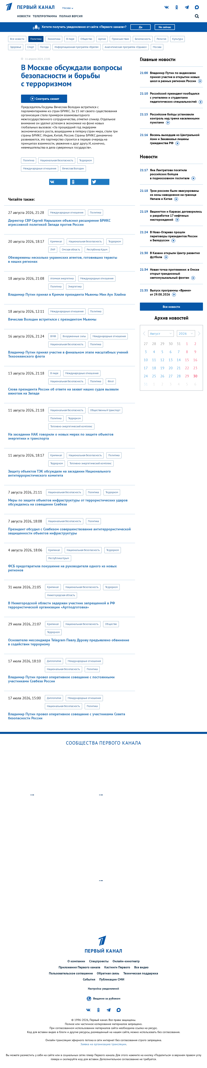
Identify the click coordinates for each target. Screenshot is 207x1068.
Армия (102, 39)
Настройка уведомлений (103, 988)
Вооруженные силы (74, 336)
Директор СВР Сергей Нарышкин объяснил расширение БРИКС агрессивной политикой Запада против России (59, 222)
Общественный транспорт (105, 410)
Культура (177, 39)
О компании (76, 961)
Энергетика (74, 286)
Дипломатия (54, 661)
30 (171, 343)
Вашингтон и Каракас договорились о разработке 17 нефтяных (176, 215)
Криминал (56, 241)
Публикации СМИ (111, 979)
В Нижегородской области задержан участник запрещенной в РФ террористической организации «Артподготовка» (61, 605)
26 (162, 376)
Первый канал (36, 7)
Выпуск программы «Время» (170, 292)
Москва (157, 47)
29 (162, 343)
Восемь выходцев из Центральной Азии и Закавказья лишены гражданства (175, 139)
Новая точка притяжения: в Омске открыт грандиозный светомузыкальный (174, 273)
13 (171, 360)
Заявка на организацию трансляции (103, 1044)
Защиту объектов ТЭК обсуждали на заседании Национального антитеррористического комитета (59, 473)
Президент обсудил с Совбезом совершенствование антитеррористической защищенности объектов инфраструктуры (69, 531)
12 (162, 360)
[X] (100, 182)
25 (154, 376)
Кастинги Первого (117, 967)
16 (195, 360)
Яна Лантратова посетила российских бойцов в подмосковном (169, 174)
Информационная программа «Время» (77, 47)
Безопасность (143, 39)
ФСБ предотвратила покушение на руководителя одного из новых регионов (62, 568)
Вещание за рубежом (106, 998)
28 (154, 343)
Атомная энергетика (62, 278)
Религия (161, 39)
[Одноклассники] (79, 182)
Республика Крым (97, 249)
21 (179, 368)
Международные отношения (39, 168)
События (89, 979)
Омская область (71, 249)
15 (187, 360)
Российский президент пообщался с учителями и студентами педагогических (174, 97)
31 (179, 343)
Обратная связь (108, 973)
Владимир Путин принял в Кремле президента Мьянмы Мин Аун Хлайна (67, 294)
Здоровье (15, 47)
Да (140, 27)
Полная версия (71, 16)
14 (179, 360)
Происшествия (120, 39)
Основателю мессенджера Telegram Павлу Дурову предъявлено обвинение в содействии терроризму (68, 642)
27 (146, 343)
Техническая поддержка (140, 973)
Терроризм (85, 160)
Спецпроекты (99, 961)
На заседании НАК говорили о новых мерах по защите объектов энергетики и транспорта (60, 436)
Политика (35, 39)
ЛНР (52, 249)
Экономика (54, 39)
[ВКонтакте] (58, 182)
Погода (44, 47)
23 (195, 368)
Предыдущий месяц (144, 333)
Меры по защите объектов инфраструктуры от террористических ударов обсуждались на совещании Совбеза (68, 502)
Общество (86, 39)
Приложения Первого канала (79, 967)
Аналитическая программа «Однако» (126, 47)
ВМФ (53, 336)
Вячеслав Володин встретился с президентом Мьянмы (52, 319)
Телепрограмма (45, 16)
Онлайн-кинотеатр (126, 961)
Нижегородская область (61, 595)
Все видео (141, 967)
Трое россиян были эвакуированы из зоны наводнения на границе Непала (174, 195)
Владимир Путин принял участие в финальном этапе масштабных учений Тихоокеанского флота (68, 354)
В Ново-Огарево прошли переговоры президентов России (173, 236)
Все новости (17, 39)
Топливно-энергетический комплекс (71, 426)
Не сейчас (165, 27)
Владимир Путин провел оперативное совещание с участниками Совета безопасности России (66, 716)
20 (171, 368)
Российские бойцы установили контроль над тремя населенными (175, 118)
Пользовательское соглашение (71, 973)
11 (154, 360)
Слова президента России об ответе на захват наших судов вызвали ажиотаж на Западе (63, 391)
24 (146, 376)
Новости (24, 16)
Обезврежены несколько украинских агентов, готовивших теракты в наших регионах (62, 259)
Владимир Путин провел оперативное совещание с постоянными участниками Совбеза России (61, 679)
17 (146, 368)
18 (154, 368)
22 (187, 368)
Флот (111, 381)
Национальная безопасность (56, 160)
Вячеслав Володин (73, 168)
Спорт (30, 47)
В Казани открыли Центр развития (175, 255)
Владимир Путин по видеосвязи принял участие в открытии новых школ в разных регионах (175, 77)
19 (162, 368)
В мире (70, 39)
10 (146, 360)
